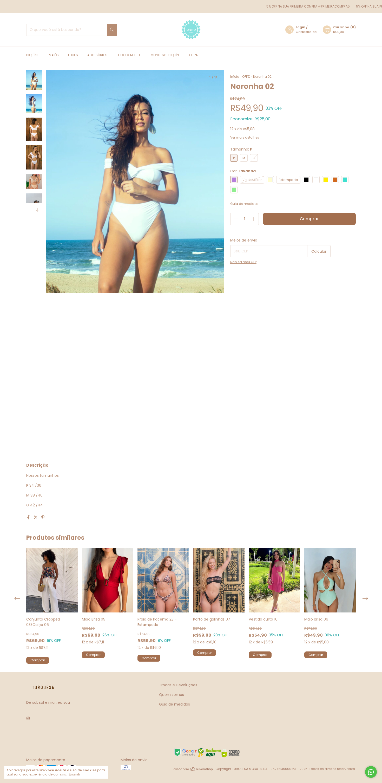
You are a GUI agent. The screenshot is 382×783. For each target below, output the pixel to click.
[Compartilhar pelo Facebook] (28, 517)
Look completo (129, 55)
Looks (73, 55)
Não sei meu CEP (243, 262)
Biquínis (32, 55)
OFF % (193, 55)
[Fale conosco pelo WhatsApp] (371, 772)
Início (234, 76)
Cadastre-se (306, 32)
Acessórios (97, 55)
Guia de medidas (174, 704)
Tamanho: (241, 149)
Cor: (243, 171)
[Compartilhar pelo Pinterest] (43, 517)
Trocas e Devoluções (178, 685)
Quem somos (171, 694)
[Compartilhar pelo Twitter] (36, 517)
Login (300, 27)
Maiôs (54, 55)
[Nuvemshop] (193, 770)
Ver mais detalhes (244, 137)
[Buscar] (112, 30)
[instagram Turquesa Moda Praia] (28, 718)
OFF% (246, 76)
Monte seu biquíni (165, 55)
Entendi (74, 774)
